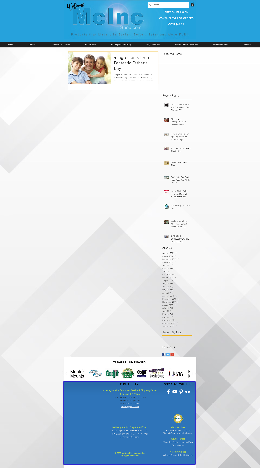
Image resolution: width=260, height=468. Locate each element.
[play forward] (191, 373)
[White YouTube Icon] (175, 392)
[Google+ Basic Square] (172, 354)
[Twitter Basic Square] (168, 354)
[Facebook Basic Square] (163, 354)
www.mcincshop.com (183, 430)
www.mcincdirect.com (184, 433)
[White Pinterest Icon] (181, 392)
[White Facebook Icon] (168, 392)
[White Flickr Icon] (188, 392)
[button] (192, 4)
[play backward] (67, 373)
